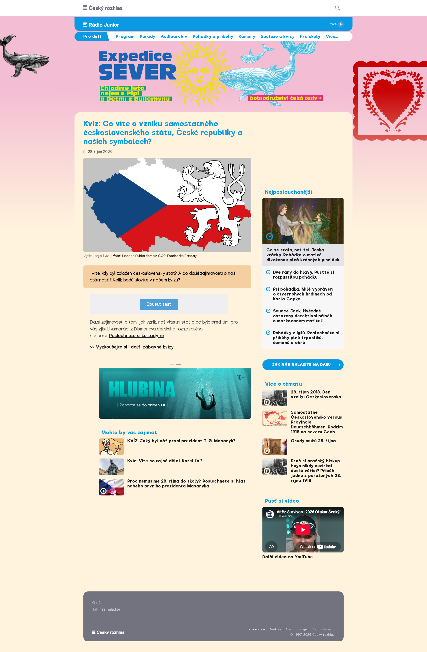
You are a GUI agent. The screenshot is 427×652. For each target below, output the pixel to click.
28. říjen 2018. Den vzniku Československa (316, 394)
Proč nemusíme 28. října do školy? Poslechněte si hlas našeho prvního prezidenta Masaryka (186, 483)
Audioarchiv (174, 36)
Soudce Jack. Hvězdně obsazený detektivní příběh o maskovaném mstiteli (302, 316)
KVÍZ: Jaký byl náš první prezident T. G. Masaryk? (181, 440)
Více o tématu (283, 384)
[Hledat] (338, 8)
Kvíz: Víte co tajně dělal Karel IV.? (165, 460)
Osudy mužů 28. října (313, 440)
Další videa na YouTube (287, 556)
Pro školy (310, 36)
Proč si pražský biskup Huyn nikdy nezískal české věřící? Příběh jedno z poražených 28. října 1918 (316, 470)
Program (125, 36)
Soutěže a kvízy (278, 36)
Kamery (247, 36)
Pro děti (92, 36)
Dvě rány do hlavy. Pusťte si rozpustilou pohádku (303, 274)
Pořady (147, 36)
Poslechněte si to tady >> (136, 335)
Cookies (275, 629)
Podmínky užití (323, 629)
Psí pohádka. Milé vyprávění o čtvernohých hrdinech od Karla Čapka (303, 294)
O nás (97, 603)
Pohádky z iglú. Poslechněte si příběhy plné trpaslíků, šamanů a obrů (306, 337)
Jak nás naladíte (106, 609)
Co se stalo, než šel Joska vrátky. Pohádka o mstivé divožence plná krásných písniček (303, 255)
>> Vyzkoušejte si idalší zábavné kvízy (132, 347)
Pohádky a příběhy (213, 36)
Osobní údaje (296, 629)
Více (332, 36)
